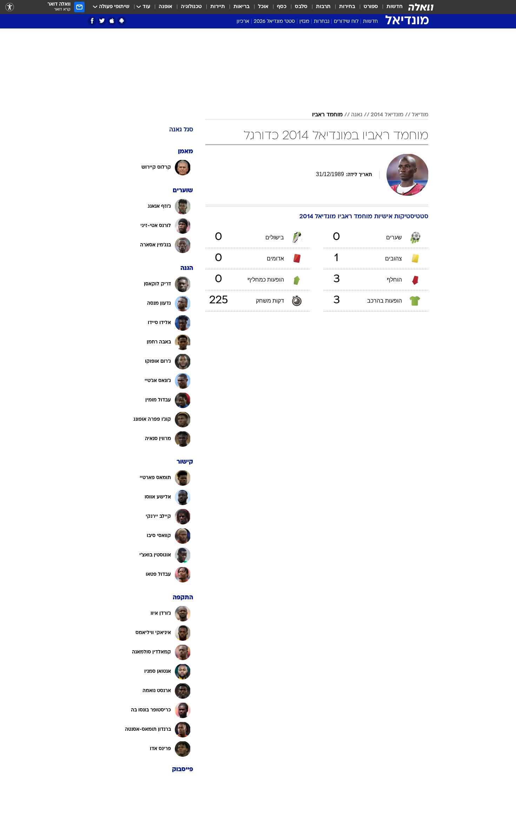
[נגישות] (9, 7)
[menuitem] (390, 7)
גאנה (356, 115)
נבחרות (321, 21)
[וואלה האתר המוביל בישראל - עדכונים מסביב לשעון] (421, 7)
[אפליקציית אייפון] (111, 21)
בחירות (347, 6)
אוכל (263, 6)
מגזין (304, 21)
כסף (281, 6)
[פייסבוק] (92, 21)
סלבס (301, 6)
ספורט (371, 6)
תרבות (323, 6)
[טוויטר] (102, 21)
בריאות (241, 6)
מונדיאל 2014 (387, 115)
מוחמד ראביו (327, 115)
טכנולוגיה (191, 6)
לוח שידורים (346, 21)
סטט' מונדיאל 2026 (274, 21)
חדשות (394, 6)
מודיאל (420, 115)
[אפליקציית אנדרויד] (121, 21)
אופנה (165, 6)
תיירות (217, 6)
